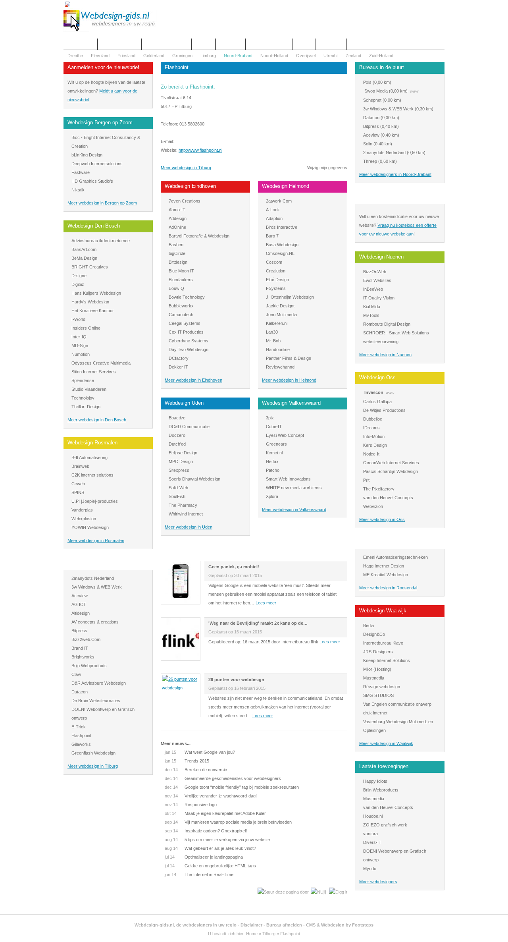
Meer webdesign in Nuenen (385, 354)
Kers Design (375, 445)
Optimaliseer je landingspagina (204, 857)
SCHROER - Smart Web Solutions (396, 332)
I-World (78, 319)
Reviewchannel (280, 367)
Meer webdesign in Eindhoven (193, 380)
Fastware (80, 172)
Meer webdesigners (378, 881)
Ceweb (78, 483)
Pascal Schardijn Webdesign (390, 471)
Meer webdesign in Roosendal (388, 587)
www (414, 91)
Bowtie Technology (187, 297)
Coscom (274, 262)
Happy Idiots (375, 781)
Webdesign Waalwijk (382, 611)
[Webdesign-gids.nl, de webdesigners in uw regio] (110, 30)
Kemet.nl (274, 452)
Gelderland (153, 55)
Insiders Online (85, 328)
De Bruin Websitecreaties (95, 700)
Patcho (272, 470)
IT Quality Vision (378, 297)
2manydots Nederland (92, 578)
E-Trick (78, 726)
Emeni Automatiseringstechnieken (395, 557)
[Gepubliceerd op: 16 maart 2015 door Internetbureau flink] (180, 658)
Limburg (208, 55)
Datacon (79, 691)
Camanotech (181, 314)
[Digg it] (338, 892)
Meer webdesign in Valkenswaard (294, 509)
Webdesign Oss (377, 377)
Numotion (80, 354)
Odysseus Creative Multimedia (101, 363)
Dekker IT (178, 367)
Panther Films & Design (288, 358)
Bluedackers (181, 279)
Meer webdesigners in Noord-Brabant (395, 174)
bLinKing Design (86, 154)
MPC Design (181, 461)
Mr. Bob (273, 340)
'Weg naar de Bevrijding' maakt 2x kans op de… (258, 623)
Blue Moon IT (181, 270)
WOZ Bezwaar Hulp (269, 44)
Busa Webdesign (282, 244)
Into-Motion (374, 436)
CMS (311, 925)
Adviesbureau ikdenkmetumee (100, 240)
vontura (370, 833)
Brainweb (80, 466)
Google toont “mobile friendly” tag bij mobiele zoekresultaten (232, 787)
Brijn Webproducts (89, 665)
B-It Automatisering (89, 457)
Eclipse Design (183, 452)
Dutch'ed (177, 444)
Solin (367, 143)
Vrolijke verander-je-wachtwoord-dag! (211, 795)
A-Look (273, 209)
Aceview (79, 595)
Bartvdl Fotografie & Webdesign (199, 236)
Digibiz (77, 284)
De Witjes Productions (384, 410)
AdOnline (177, 227)
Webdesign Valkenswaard (291, 403)
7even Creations (184, 201)
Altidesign (80, 613)
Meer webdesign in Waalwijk (386, 743)
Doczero (177, 435)
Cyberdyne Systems (188, 340)
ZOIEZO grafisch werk (385, 824)
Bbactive (177, 417)
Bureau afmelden (284, 925)
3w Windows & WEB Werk (96, 587)
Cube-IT (274, 426)
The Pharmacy (183, 505)
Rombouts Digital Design (386, 324)
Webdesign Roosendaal (386, 542)
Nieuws (304, 44)
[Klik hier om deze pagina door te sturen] (283, 892)
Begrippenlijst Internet (166, 44)
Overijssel (306, 55)
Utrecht (330, 55)
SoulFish (177, 496)
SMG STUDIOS (378, 695)
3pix (270, 417)
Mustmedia (373, 678)
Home (252, 933)
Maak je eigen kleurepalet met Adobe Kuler (215, 813)
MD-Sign (79, 345)
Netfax (272, 461)
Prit (366, 480)
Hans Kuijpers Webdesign (96, 293)
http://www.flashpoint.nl (200, 150)
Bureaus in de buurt (381, 67)
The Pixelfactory (378, 488)
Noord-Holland (274, 55)
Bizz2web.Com (85, 639)
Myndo (369, 868)
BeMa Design (84, 258)
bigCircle (177, 253)
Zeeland (353, 55)
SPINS (77, 492)
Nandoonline (278, 349)
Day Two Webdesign (188, 349)
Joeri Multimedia (281, 314)
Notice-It (371, 454)
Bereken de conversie (196, 769)
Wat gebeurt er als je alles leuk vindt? (210, 848)
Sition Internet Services (93, 371)
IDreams (371, 427)
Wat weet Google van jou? (200, 752)
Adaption (274, 218)
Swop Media (376, 91)
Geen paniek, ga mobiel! (233, 566)
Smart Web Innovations (288, 479)
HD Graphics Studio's (92, 181)
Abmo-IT (177, 209)
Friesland (126, 55)
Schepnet (372, 100)
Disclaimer (251, 925)
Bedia (368, 625)
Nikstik (78, 189)
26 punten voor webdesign (236, 679)
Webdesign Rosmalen (92, 443)
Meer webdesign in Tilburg (92, 766)
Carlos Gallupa (377, 401)
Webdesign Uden (184, 403)
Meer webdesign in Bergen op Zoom (102, 203)
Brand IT (79, 648)
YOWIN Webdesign (90, 527)
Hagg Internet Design (383, 566)
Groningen (182, 55)
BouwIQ (176, 288)
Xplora (272, 496)
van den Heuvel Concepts (388, 497)
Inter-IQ (79, 336)
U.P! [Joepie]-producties (94, 501)
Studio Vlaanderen (88, 389)
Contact (203, 44)
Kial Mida (371, 306)
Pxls (367, 82)
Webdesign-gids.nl (154, 925)
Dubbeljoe (372, 419)
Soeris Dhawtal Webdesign (194, 479)
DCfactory (179, 358)
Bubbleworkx (181, 305)
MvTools (371, 315)
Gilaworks (81, 744)
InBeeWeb (373, 289)
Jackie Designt (280, 305)
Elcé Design (277, 279)
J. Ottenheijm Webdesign (290, 297)
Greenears (276, 444)
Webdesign (230, 44)
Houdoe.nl (373, 816)
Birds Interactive (281, 227)
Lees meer (266, 602)
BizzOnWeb (374, 271)
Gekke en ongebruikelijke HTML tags (210, 865)
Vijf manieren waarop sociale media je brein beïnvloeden (228, 822)
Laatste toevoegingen (383, 766)
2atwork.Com (279, 201)
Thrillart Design (85, 406)
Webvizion (373, 506)
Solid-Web (178, 487)
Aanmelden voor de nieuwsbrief (103, 67)
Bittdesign (178, 262)
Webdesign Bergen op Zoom (100, 122)
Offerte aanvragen (119, 44)
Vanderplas (82, 510)
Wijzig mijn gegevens (327, 167)
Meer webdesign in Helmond (289, 380)
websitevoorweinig (380, 341)
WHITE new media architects (294, 487)
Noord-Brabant (238, 55)
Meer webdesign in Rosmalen (95, 540)
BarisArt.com (83, 249)
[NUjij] (318, 892)
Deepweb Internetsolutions (97, 163)
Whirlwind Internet (186, 514)
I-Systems (276, 288)
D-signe (79, 275)
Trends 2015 (187, 761)
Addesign (178, 218)
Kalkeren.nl (276, 323)
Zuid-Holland (381, 55)
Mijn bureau (331, 44)
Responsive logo (191, 804)
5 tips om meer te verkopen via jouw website (217, 839)
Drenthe (75, 55)
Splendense (82, 380)
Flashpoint (81, 735)
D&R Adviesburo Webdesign (98, 683)
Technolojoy (82, 398)
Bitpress (79, 630)
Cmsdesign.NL (280, 253)
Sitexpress (179, 470)
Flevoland (100, 55)
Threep (370, 161)
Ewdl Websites (377, 280)
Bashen (176, 244)
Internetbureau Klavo (383, 643)
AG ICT (78, 604)
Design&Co (374, 634)
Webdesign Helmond (285, 186)
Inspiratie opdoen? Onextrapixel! (206, 830)
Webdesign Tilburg (88, 563)
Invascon (373, 392)
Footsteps (362, 925)
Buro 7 (272, 236)
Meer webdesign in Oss (382, 519)
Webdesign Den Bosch (93, 226)
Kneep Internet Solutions (386, 660)
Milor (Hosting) (377, 669)
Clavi (76, 674)
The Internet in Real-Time (199, 874)
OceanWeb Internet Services (391, 462)
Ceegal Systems (184, 323)
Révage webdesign (381, 686)
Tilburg (268, 933)
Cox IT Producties (186, 332)
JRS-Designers (378, 651)
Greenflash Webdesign (93, 753)
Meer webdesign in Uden (188, 527)
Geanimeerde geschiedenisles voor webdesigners (223, 778)
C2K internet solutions (92, 475)
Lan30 (272, 332)
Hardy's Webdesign (90, 301)
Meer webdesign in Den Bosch (96, 419)
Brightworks (82, 656)
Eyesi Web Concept (285, 435)
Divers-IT (372, 842)
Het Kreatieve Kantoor (92, 310)
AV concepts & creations (95, 622)
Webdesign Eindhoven (190, 186)
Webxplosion (83, 518)
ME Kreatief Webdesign (385, 574)
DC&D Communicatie (189, 426)
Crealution (275, 270)
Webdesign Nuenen (381, 257)
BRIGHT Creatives (89, 266)
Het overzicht (80, 44)
